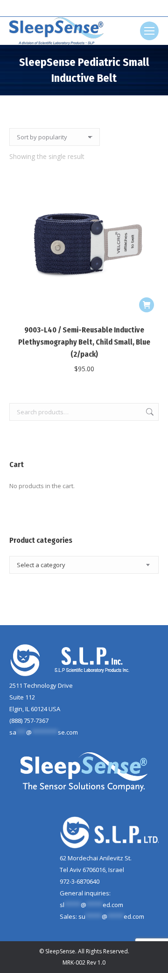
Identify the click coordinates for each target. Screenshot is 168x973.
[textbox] (41, 565)
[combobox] (84, 565)
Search (149, 412)
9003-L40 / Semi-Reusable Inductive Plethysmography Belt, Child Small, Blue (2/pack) (84, 342)
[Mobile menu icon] (149, 31)
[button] (146, 304)
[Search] (101, 8)
